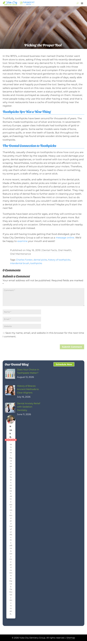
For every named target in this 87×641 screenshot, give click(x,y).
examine (22, 241)
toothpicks (36, 263)
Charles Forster (24, 259)
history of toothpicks (59, 259)
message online (65, 237)
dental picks (40, 259)
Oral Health (64, 250)
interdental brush (19, 263)
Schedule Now (64, 364)
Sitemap (71, 638)
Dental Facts (49, 250)
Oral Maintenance (20, 253)
